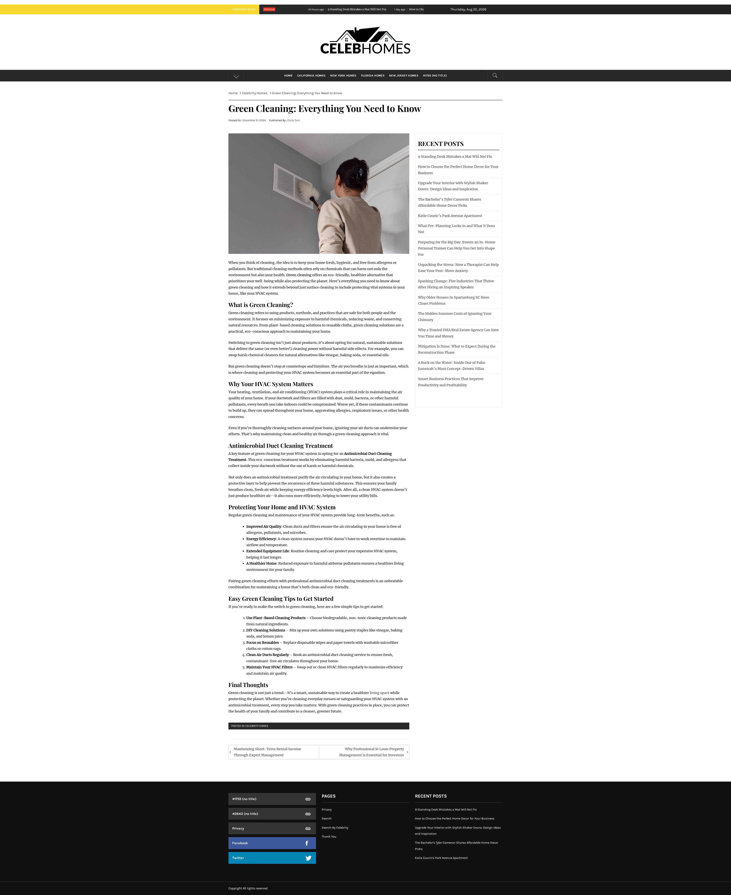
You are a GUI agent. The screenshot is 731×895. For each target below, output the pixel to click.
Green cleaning (298, 275)
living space (379, 693)
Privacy (238, 828)
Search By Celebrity (335, 827)
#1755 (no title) (435, 75)
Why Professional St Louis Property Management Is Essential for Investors (371, 752)
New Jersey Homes (403, 75)
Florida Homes (373, 75)
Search (326, 818)
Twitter (238, 858)
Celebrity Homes (256, 726)
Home (288, 75)
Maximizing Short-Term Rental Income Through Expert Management (267, 752)
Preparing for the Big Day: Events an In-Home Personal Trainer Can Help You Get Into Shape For (456, 248)
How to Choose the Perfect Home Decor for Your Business (369, 9)
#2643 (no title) (245, 814)
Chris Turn (293, 120)
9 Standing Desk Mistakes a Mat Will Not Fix (277, 9)
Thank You (329, 836)
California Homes (311, 75)
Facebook (240, 843)
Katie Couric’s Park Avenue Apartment (450, 216)
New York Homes (343, 75)
